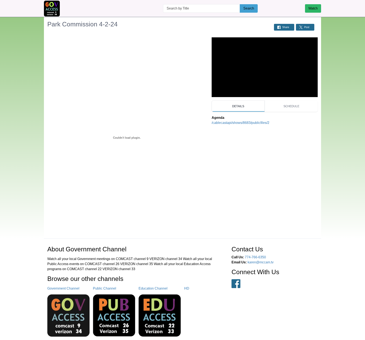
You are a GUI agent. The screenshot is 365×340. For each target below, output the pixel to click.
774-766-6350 (255, 257)
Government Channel (63, 288)
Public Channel (104, 288)
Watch (313, 8)
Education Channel (153, 288)
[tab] (238, 106)
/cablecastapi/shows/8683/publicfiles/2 (240, 123)
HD (186, 288)
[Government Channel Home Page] (52, 8)
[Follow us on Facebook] (236, 283)
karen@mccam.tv (261, 262)
